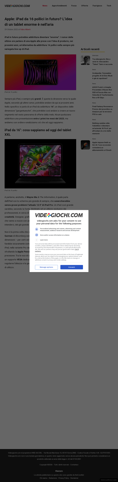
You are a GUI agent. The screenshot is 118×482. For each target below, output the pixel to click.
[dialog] (59, 241)
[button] (59, 240)
